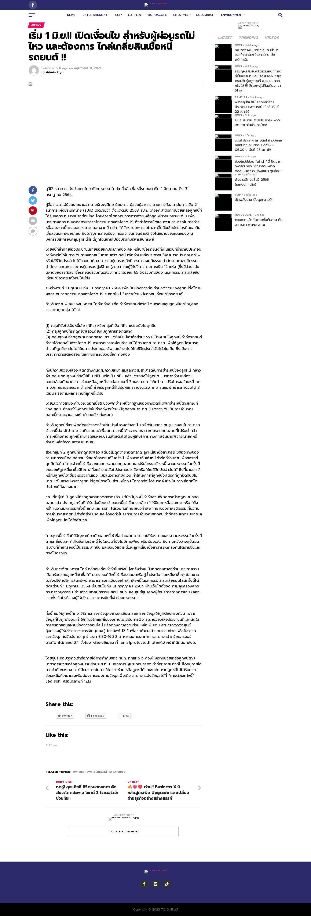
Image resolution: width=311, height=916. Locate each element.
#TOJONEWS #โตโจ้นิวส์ (90, 772)
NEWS (71, 15)
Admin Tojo (54, 72)
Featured (118, 772)
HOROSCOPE (157, 15)
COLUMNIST (205, 15)
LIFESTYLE (181, 15)
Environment (232, 15)
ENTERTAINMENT (95, 15)
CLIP (118, 15)
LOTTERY (135, 15)
